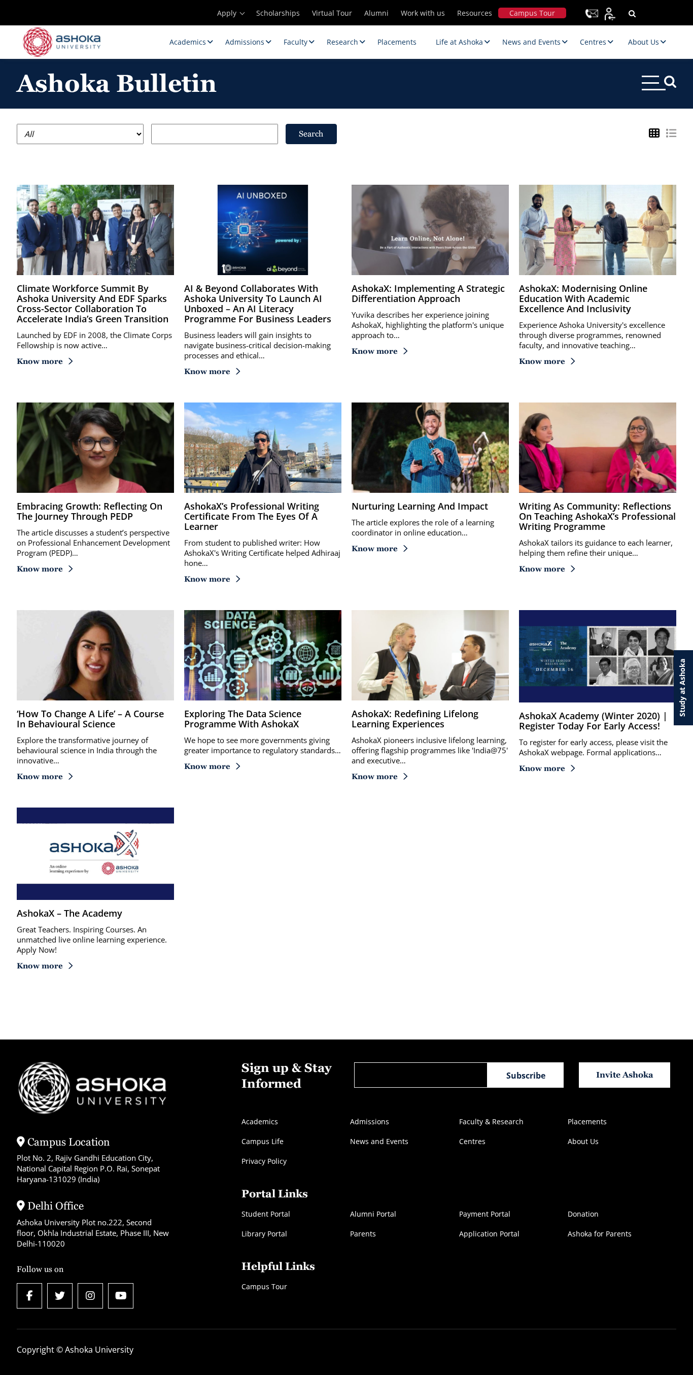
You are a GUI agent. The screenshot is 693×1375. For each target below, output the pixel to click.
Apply (226, 13)
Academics (259, 1121)
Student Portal (265, 1214)
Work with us (423, 13)
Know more (40, 361)
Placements (587, 1121)
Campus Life (262, 1141)
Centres (472, 1141)
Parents (363, 1233)
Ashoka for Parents (600, 1233)
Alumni (376, 13)
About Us (583, 1141)
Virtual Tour (332, 13)
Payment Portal (484, 1214)
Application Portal (489, 1233)
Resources (474, 13)
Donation (583, 1214)
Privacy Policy (264, 1161)
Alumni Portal (373, 1214)
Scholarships (278, 13)
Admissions (369, 1121)
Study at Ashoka (682, 688)
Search (311, 134)
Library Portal (264, 1233)
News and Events (379, 1141)
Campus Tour (532, 13)
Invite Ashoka (624, 1075)
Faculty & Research (491, 1121)
